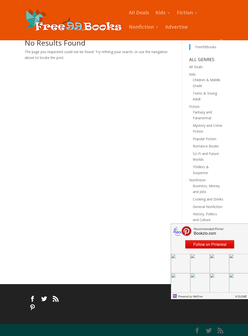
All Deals (139, 13)
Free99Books (205, 47)
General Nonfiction (207, 206)
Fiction (185, 13)
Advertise (176, 27)
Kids (160, 13)
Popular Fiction (204, 138)
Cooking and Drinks (208, 199)
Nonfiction (141, 27)
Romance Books (206, 146)
